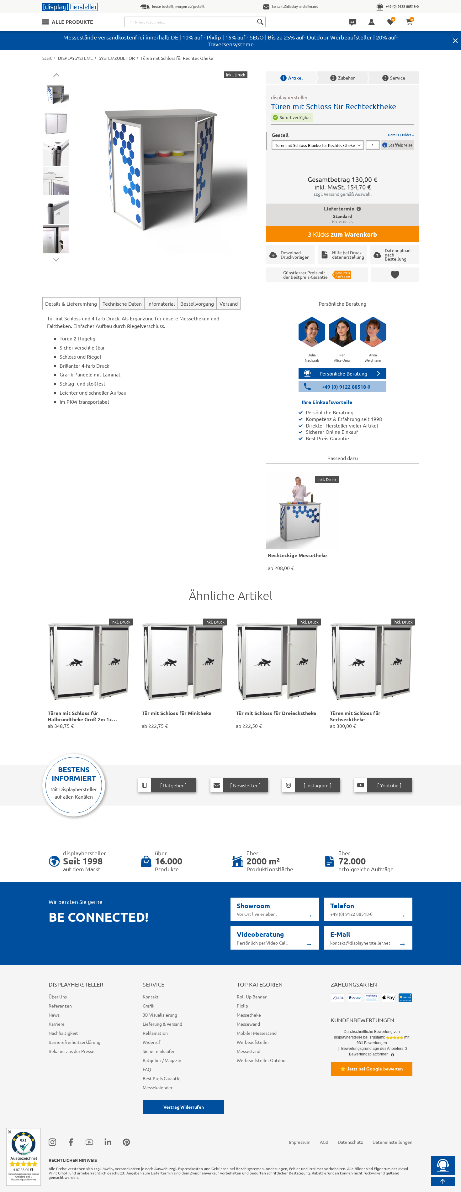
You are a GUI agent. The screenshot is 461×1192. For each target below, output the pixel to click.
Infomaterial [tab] (161, 303)
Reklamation (155, 1033)
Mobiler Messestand (257, 1033)
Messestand (248, 1051)
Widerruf (151, 1042)
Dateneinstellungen (392, 1142)
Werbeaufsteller (253, 1042)
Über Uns (58, 996)
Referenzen (60, 1005)
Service (394, 78)
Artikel (292, 78)
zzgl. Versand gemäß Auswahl (343, 194)
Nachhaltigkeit (63, 1033)
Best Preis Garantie (162, 1078)
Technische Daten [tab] (122, 303)
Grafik (148, 1005)
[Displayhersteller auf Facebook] (71, 1142)
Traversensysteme (231, 44)
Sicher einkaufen (159, 1051)
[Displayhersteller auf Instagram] (52, 1142)
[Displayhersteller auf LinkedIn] (108, 1142)
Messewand (248, 1024)
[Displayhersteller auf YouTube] (89, 1142)
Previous (56, 76)
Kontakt (151, 996)
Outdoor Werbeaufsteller (339, 37)
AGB (324, 1142)
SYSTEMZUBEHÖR (117, 58)
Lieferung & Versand (162, 1024)
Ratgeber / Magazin (162, 1060)
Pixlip (214, 37)
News (54, 1015)
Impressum (299, 1142)
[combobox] (195, 22)
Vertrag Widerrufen (183, 1107)
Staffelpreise (400, 145)
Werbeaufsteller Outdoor (262, 1060)
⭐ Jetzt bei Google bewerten (371, 1068)
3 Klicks (342, 234)
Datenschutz (350, 1142)
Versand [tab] (229, 303)
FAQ (147, 1069)
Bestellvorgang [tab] (197, 303)
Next (56, 258)
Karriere (57, 1024)
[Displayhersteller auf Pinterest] (126, 1142)
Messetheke (249, 1015)
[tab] (343, 141)
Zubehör (343, 78)
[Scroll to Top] (443, 1181)
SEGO (257, 37)
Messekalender (157, 1087)
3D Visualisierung (160, 1015)
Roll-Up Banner (252, 996)
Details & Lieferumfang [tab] (71, 303)
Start (47, 58)
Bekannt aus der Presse (71, 1051)
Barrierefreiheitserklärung (74, 1042)
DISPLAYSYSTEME (75, 58)
